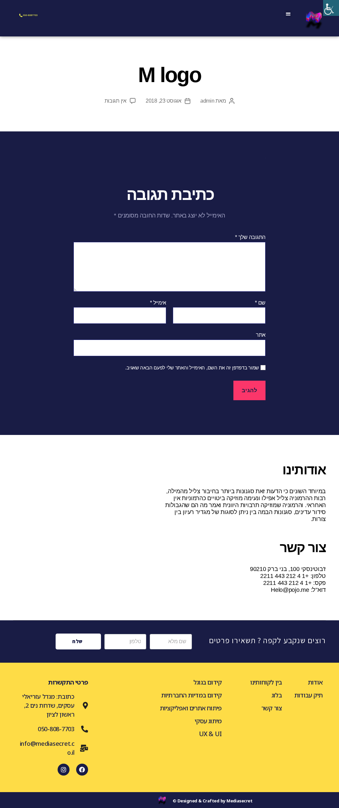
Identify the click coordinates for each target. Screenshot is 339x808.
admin (207, 101)
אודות (315, 682)
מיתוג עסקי (208, 721)
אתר (261, 335)
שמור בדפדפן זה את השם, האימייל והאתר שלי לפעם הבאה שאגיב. (192, 367)
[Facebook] (82, 770)
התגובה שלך (250, 237)
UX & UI (210, 734)
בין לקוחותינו (266, 682)
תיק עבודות (308, 695)
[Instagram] (64, 770)
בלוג (276, 695)
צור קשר (271, 708)
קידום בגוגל (207, 682)
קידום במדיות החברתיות (191, 695)
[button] (288, 14)
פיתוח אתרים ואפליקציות (191, 708)
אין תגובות (115, 101)
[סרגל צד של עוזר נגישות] (331, 8)
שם (260, 303)
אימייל (158, 303)
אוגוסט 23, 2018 (163, 101)
